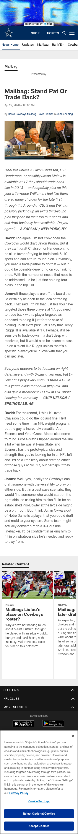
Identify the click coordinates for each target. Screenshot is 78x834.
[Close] (73, 736)
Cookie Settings (39, 801)
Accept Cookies (39, 826)
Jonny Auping (65, 113)
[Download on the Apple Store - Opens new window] (23, 724)
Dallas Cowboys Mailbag (22, 113)
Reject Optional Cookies (39, 813)
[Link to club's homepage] (8, 31)
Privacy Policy (18, 793)
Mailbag (11, 66)
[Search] (64, 33)
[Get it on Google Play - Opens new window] (53, 725)
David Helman (46, 113)
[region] (39, 782)
